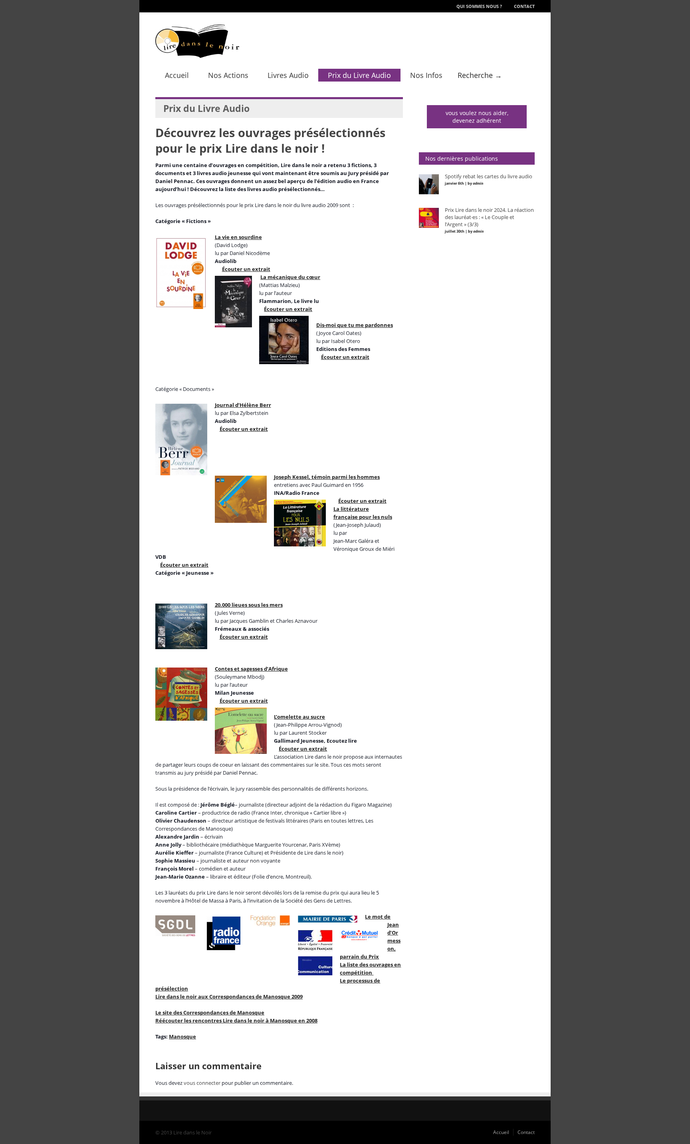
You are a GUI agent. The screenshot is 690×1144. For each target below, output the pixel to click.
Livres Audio (288, 75)
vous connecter (202, 1082)
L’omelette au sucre (299, 716)
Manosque (182, 1036)
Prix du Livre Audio (359, 75)
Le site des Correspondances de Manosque (209, 1012)
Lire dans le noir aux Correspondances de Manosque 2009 (229, 996)
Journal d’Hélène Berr (243, 405)
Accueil (177, 75)
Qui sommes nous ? (479, 6)
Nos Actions (228, 75)
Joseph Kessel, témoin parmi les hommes (327, 476)
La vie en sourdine (238, 237)
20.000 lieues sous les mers (249, 604)
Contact (524, 6)
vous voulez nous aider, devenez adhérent (477, 116)
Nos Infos (426, 75)
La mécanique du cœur (290, 277)
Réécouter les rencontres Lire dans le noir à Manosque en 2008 (236, 1020)
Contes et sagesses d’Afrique (251, 668)
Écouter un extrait (246, 269)
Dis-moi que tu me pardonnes (354, 325)
